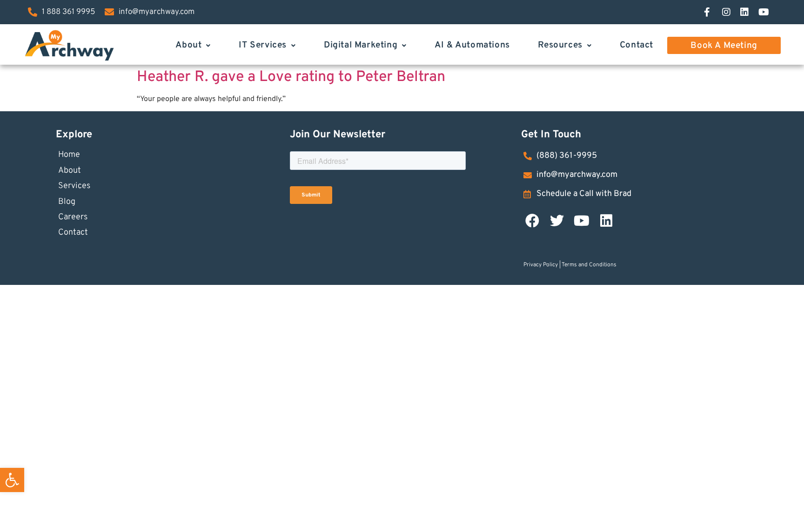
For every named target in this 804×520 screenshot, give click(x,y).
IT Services (263, 45)
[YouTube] (767, 12)
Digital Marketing (360, 45)
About (188, 45)
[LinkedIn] (749, 12)
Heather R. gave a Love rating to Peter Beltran (291, 77)
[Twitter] (557, 220)
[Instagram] (731, 12)
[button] (12, 480)
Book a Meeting (723, 45)
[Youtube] (581, 220)
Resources (560, 45)
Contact (636, 45)
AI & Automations (472, 45)
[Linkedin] (606, 220)
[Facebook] (713, 12)
